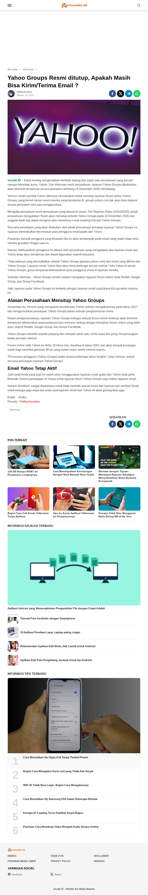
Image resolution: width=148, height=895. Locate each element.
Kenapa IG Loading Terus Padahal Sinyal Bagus (53, 812)
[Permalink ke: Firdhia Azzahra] (11, 93)
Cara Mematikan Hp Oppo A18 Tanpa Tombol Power (55, 757)
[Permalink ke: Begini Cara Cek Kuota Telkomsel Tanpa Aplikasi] (28, 499)
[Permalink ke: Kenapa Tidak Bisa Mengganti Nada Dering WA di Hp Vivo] (119, 499)
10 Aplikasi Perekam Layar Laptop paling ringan (50, 632)
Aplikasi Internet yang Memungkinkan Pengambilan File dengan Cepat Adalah (56, 608)
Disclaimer (101, 856)
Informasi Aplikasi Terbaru (30, 525)
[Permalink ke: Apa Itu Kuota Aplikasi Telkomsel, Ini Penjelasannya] (74, 499)
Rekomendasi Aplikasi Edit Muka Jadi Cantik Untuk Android (57, 646)
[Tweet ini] (120, 93)
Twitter (57, 874)
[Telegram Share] (128, 93)
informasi (15, 409)
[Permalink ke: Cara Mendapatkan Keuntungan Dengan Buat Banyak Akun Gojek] (74, 457)
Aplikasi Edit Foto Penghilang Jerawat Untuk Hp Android (56, 660)
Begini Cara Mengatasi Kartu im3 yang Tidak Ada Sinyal (58, 771)
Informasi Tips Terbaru (27, 673)
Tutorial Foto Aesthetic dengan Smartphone (47, 618)
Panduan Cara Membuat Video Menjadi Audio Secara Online (61, 826)
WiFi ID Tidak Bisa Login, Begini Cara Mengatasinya (55, 785)
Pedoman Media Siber (22, 861)
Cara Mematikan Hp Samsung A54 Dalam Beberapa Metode (60, 798)
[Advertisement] (74, 39)
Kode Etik (57, 856)
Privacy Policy (61, 861)
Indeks (12, 856)
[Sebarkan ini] (112, 93)
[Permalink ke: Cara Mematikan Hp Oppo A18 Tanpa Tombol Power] (74, 715)
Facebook (17, 874)
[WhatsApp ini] (136, 93)
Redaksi (99, 861)
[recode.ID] (74, 4)
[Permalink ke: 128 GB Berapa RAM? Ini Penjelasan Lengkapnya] (28, 457)
